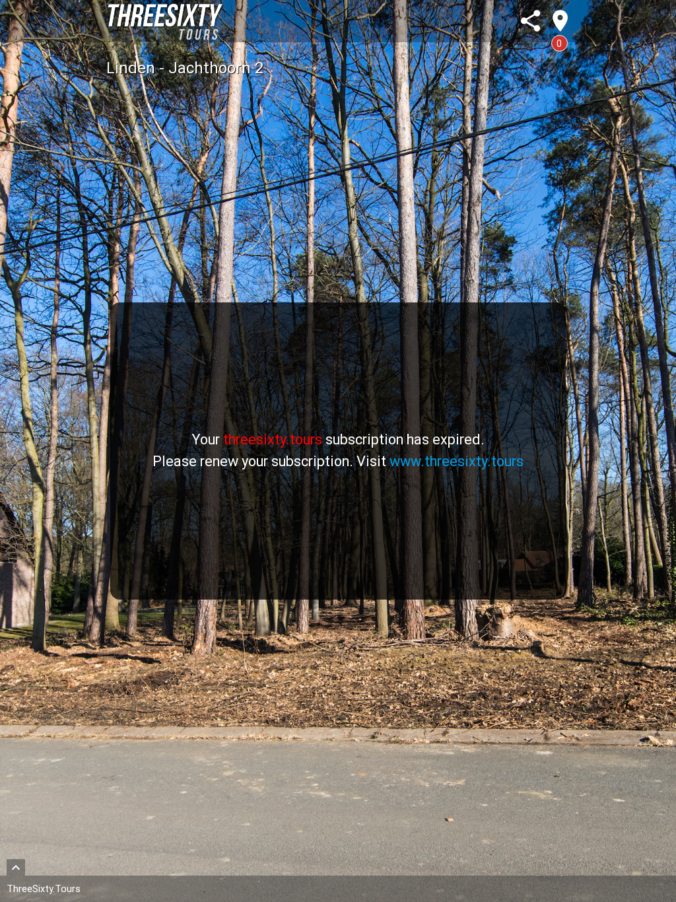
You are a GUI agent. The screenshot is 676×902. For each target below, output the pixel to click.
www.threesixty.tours (456, 461)
